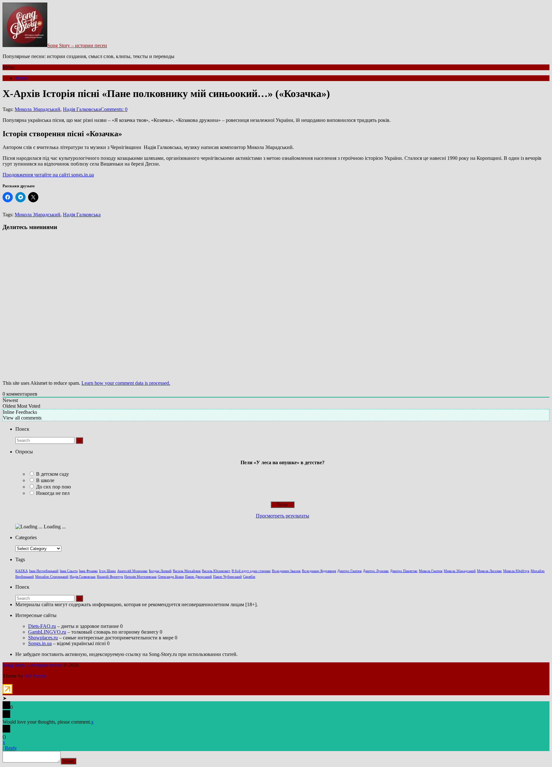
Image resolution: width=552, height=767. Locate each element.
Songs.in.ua (40, 643)
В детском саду (52, 474)
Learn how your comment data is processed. (125, 383)
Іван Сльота (69, 571)
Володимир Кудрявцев (319, 571)
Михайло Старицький (51, 576)
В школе (45, 480)
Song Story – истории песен (77, 45)
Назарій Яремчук (110, 576)
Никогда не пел (53, 493)
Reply (11, 748)
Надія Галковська (82, 109)
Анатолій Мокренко (132, 571)
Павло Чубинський (227, 576)
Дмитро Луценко (376, 571)
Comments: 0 (114, 109)
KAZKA (21, 571)
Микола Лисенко (489, 571)
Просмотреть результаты (282, 515)
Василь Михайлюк (187, 571)
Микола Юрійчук (516, 571)
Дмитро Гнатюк (349, 571)
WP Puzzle (35, 676)
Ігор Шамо (107, 571)
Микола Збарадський (37, 109)
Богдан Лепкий (160, 571)
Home (21, 78)
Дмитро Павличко (404, 571)
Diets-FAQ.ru (42, 626)
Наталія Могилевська (140, 576)
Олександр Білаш (171, 576)
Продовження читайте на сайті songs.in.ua (48, 174)
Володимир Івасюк (286, 571)
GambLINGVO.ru (47, 632)
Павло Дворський (198, 576)
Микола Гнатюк (430, 571)
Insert (68, 761)
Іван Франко (88, 571)
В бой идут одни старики (251, 571)
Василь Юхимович (216, 571)
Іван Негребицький (43, 571)
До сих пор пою (53, 486)
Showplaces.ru (43, 637)
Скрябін (249, 576)
